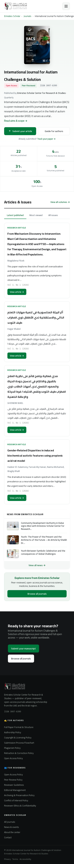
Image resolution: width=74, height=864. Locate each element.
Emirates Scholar (12, 16)
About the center (12, 832)
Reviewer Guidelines (14, 785)
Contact (8, 837)
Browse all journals (37, 593)
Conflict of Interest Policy (16, 800)
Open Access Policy (13, 758)
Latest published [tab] (15, 215)
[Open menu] (66, 6)
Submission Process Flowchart (19, 743)
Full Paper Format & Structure (18, 727)
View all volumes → (60, 202)
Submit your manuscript (23, 648)
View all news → (37, 565)
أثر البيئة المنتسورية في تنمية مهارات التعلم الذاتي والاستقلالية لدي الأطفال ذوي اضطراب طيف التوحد (35, 317)
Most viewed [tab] (36, 215)
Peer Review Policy (13, 780)
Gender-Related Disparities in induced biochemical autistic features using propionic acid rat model (35, 455)
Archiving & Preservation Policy (19, 795)
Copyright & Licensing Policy (17, 737)
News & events (11, 827)
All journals (9, 822)
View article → (17, 292)
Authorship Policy (12, 732)
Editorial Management (15, 790)
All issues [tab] (53, 215)
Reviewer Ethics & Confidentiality (20, 806)
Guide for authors (54, 131)
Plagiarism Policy (12, 748)
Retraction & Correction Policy (19, 753)
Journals (27, 16)
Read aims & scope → (15, 120)
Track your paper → (46, 139)
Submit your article (22, 131)
